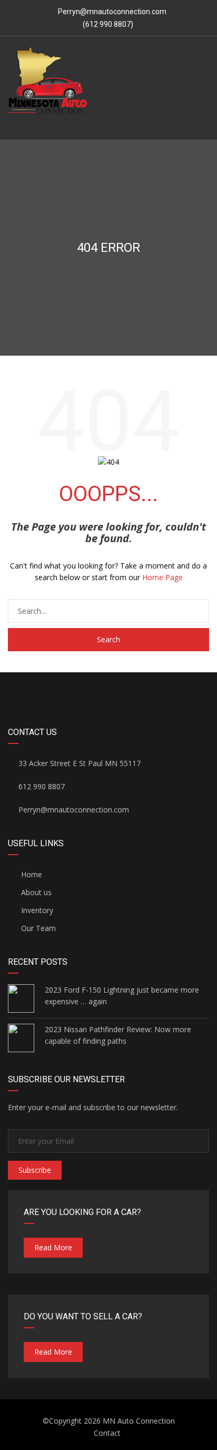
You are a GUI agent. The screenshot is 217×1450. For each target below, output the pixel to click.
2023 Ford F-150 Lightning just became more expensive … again (122, 995)
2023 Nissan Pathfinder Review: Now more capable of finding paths (118, 1035)
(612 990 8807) (107, 24)
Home (30, 874)
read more (53, 1247)
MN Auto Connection (139, 1421)
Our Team (37, 928)
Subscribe (34, 1170)
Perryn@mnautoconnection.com (112, 11)
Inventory (36, 910)
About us (35, 892)
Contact (107, 1433)
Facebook (108, 688)
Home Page (162, 577)
